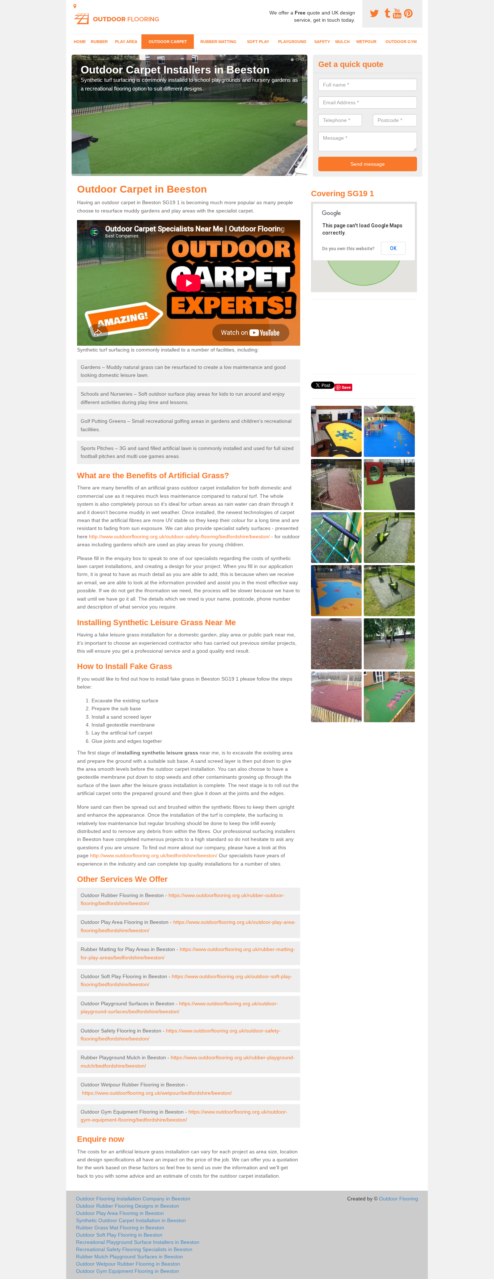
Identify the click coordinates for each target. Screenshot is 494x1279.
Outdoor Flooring (398, 1199)
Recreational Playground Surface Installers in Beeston (137, 1242)
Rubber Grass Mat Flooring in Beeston (120, 1227)
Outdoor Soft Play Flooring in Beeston (119, 1235)
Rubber (99, 41)
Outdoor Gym (401, 41)
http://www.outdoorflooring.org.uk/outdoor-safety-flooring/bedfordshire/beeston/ (179, 536)
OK (393, 248)
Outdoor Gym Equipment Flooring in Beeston (127, 1271)
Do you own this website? (348, 248)
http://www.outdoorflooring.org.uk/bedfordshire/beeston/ (153, 855)
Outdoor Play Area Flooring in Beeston (120, 1213)
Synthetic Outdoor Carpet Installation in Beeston (131, 1220)
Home (80, 41)
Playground (292, 41)
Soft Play (258, 41)
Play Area (126, 41)
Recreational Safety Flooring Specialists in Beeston (134, 1249)
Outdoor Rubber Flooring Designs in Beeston (127, 1206)
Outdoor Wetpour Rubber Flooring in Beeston (128, 1264)
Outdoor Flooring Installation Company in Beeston (133, 1199)
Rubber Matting (218, 41)
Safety (322, 41)
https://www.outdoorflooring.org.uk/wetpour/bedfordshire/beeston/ (157, 1093)
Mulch (342, 41)
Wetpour (366, 41)
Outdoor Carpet (168, 41)
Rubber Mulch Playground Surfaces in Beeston (129, 1256)
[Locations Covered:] (74, 6)
